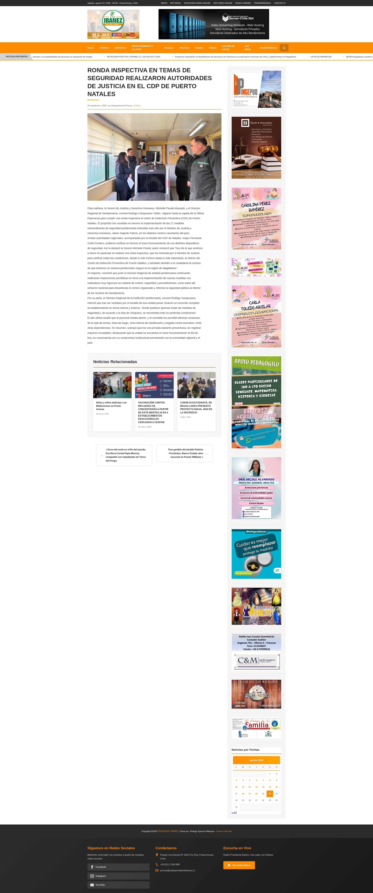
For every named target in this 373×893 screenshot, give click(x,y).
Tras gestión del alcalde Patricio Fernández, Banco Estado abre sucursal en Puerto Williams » (185, 453)
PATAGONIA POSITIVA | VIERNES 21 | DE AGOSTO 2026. (117, 57)
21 (263, 794)
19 (250, 794)
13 (256, 787)
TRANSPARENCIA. (262, 3)
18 (243, 794)
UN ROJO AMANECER (304, 57)
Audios (199, 48)
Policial (169, 48)
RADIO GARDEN (243, 3)
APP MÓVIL (175, 3)
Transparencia (268, 48)
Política (184, 48)
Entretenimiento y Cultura (142, 47)
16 (277, 787)
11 (243, 787)
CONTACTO (280, 3)
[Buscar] (284, 47)
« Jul (234, 812)
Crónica (104, 48)
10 (236, 787)
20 (256, 794)
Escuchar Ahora (242, 865)
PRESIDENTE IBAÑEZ (168, 831)
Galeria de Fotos (228, 47)
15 (270, 787)
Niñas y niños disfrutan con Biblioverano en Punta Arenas (111, 405)
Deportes (120, 48)
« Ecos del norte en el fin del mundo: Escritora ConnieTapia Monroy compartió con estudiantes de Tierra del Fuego (126, 455)
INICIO (164, 3)
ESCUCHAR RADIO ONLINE (197, 3)
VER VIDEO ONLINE (222, 3)
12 (250, 787)
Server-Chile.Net (224, 831)
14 (263, 787)
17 (236, 794)
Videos (212, 48)
